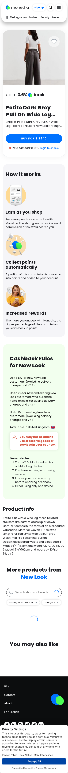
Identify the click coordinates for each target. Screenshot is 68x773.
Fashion (33, 17)
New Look (34, 577)
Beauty (45, 17)
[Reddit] (41, 724)
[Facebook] (7, 724)
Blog (7, 686)
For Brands (11, 712)
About (8, 703)
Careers (9, 695)
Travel (55, 17)
